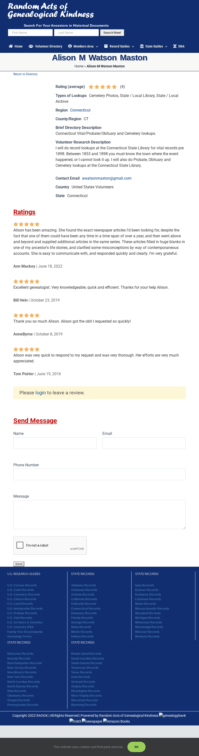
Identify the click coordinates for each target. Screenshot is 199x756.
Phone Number (26, 465)
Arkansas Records (84, 590)
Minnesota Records (148, 622)
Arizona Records (82, 594)
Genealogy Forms (19, 636)
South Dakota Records (86, 663)
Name (18, 433)
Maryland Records (148, 613)
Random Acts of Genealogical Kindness (128, 715)
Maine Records (145, 603)
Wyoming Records (84, 705)
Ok (136, 747)
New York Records (20, 677)
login (40, 393)
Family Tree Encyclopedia (25, 632)
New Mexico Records (22, 672)
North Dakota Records (22, 686)
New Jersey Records (21, 667)
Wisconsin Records (84, 700)
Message (21, 496)
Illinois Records (81, 632)
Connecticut (80, 110)
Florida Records (82, 618)
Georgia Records (83, 622)
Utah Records (80, 677)
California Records (84, 599)
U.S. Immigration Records (25, 608)
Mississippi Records (149, 627)
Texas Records (81, 672)
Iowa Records (144, 585)
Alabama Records (83, 585)
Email (107, 433)
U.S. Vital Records (19, 618)
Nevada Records (19, 658)
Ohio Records (16, 691)
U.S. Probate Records (22, 613)
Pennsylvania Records (23, 705)
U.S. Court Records (20, 590)
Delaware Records (84, 613)
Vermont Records (83, 682)
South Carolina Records (87, 658)
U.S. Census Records (22, 585)
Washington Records (85, 691)
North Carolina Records (23, 682)
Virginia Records (82, 686)
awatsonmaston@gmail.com (107, 178)
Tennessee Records (85, 667)
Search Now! (112, 32)
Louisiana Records (148, 599)
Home (79, 66)
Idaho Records (81, 627)
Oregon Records (18, 700)
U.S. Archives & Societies (25, 622)
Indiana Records (82, 636)
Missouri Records (147, 632)
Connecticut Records (85, 608)
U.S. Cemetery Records (23, 594)
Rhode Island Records (86, 653)
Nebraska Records (20, 653)
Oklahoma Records (20, 695)
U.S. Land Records (20, 603)
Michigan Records (147, 618)
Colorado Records (83, 603)
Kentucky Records (148, 594)
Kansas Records (146, 590)
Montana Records (147, 636)
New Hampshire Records (24, 663)
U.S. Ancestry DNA (20, 627)
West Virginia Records (86, 695)
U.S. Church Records (21, 599)
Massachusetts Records (152, 608)
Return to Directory (25, 74)
